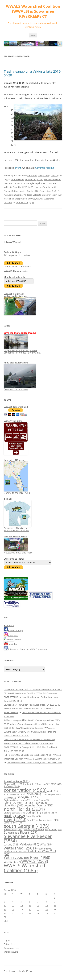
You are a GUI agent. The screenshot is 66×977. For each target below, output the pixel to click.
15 (46, 905)
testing (11, 844)
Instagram (13, 635)
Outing (46, 175)
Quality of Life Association (38, 191)
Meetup (18, 639)
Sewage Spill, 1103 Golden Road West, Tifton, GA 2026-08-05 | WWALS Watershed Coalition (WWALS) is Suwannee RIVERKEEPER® (33, 708)
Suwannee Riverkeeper (28, 838)
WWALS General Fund (16, 406)
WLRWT (12, 862)
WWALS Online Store (15, 536)
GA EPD (10, 797)
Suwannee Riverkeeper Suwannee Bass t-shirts (16, 529)
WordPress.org (11, 951)
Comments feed (11, 947)
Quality (54, 175)
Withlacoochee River (27, 857)
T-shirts (8, 498)
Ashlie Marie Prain (52, 179)
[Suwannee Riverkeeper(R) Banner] (40, 598)
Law (41, 802)
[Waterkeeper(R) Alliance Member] (12, 606)
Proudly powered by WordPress (18, 971)
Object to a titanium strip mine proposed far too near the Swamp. (22, 351)
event (18, 167)
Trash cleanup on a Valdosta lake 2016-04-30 (32, 73)
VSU (60, 194)
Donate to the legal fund (17, 492)
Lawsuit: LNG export (15, 460)
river (6, 194)
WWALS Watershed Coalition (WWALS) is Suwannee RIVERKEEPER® (33, 11)
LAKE (30, 187)
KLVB (24, 187)
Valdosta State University (45, 194)
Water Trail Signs (13, 420)
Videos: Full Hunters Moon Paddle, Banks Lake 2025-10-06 (34, 762)
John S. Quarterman (19, 802)
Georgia (30, 183)
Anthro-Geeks (17, 179)
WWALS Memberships (16, 271)
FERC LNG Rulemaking (16, 362)
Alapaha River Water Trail (21, 784)
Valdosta (28, 194)
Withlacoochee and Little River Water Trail (30, 852)
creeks (52, 791)
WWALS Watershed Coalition (24, 867)
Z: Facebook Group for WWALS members (27, 649)
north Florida (24, 809)
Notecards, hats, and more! (18, 552)
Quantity (33, 816)
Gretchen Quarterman (17, 800)
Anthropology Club (34, 179)
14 (38, 905)
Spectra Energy (13, 829)
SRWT (39, 829)
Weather (44, 848)
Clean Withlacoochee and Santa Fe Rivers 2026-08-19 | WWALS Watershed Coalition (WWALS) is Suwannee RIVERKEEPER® (29, 743)
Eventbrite (9, 625)
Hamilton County (40, 800)
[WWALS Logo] (16, 598)
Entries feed (9, 944)
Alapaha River (16, 781)
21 (38, 909)
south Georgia (16, 194)
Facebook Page (15, 630)
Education (32, 175)
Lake (40, 175)
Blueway (12, 786)
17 (5, 909)
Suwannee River (20, 832)
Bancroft (8, 183)
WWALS (31, 198)
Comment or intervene (16, 389)
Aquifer (44, 784)
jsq (33, 202)
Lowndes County (42, 187)
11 (13, 905)
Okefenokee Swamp (14, 813)
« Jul (6, 921)
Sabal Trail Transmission (43, 820)
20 (30, 909)
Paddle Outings (12, 252)
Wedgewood (21, 198)
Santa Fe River (13, 822)
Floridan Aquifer (51, 794)
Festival (18, 794)
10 (5, 905)
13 (30, 905)
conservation (19, 183)
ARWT (56, 784)
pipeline (49, 812)
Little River (13, 805)
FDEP (8, 794)
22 (46, 909)
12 (22, 905)
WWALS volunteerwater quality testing (15, 295)
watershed (9, 198)
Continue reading (46, 167)
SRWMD (29, 829)
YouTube (12, 644)
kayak (37, 183)
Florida (32, 794)
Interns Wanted (12, 242)
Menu (33, 35)
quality (22, 191)
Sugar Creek (53, 829)
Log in (7, 940)
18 (13, 909)
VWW (46, 844)
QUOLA (55, 191)
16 (55, 905)
